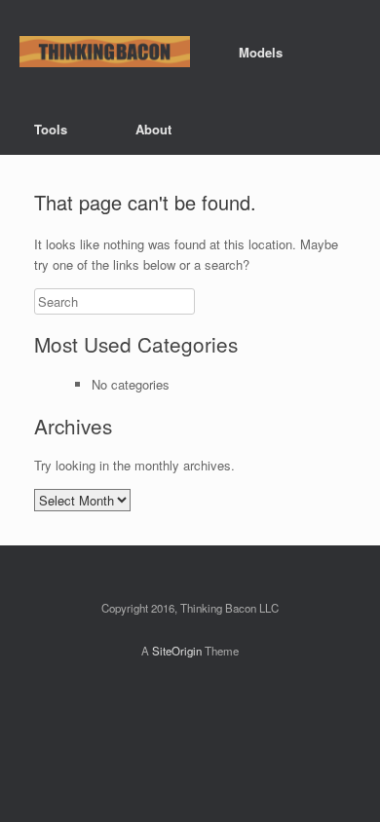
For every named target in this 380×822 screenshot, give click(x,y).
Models (261, 52)
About (153, 129)
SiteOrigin (177, 650)
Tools (50, 129)
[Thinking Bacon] (104, 52)
